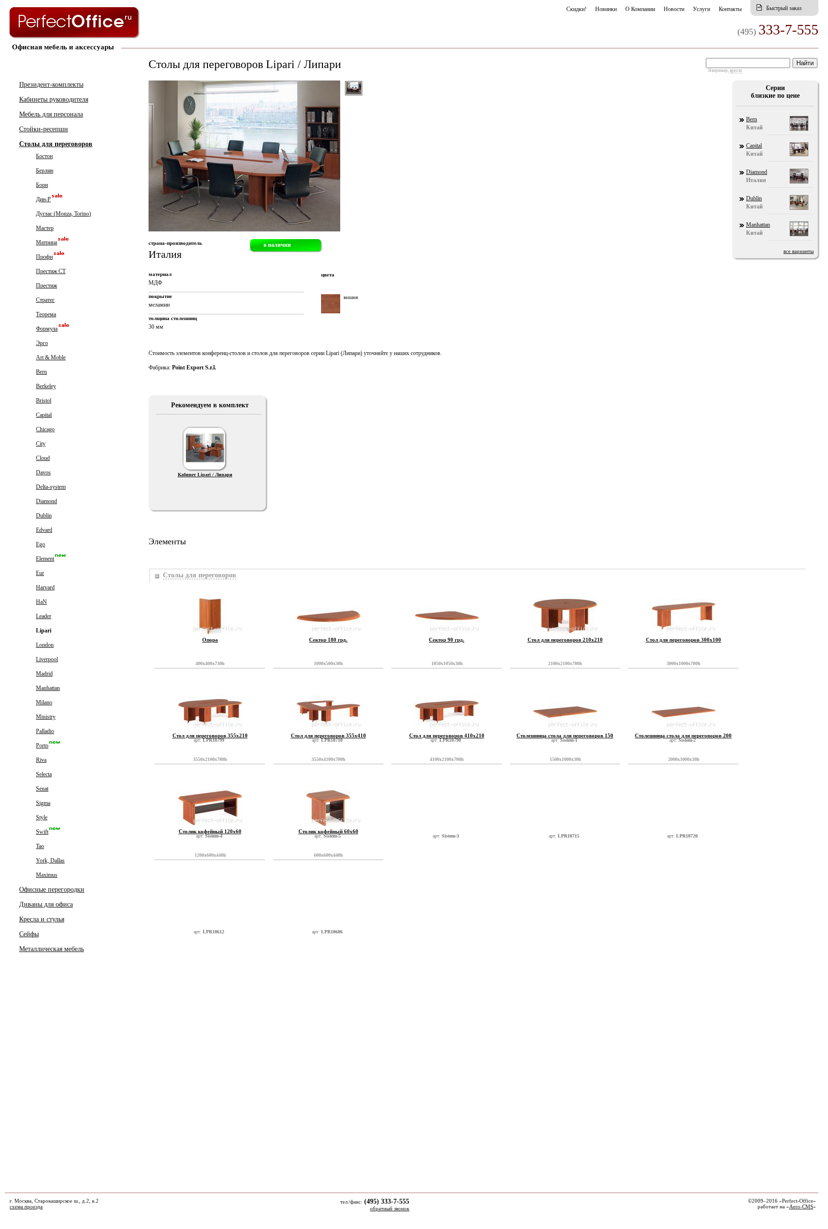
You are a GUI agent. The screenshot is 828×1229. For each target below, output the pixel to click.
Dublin (44, 515)
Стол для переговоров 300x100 (683, 640)
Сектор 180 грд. (328, 640)
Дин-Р (43, 199)
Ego (40, 544)
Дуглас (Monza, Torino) (63, 213)
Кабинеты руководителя (53, 99)
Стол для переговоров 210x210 (565, 640)
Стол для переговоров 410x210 (446, 735)
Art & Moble (51, 357)
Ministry (46, 716)
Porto (42, 745)
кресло (736, 70)
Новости (674, 9)
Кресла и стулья (41, 919)
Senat (42, 788)
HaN (41, 601)
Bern (41, 371)
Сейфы (29, 934)
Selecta (44, 774)
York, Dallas (50, 860)
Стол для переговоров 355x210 (210, 735)
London (45, 645)
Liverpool (47, 659)
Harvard (45, 587)
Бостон (44, 156)
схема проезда (26, 1206)
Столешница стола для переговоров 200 (683, 735)
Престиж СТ (51, 271)
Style (41, 817)
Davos (43, 472)
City (41, 443)
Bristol (43, 400)
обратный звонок (389, 1208)
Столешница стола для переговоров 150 (565, 735)
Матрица (46, 242)
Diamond (46, 501)
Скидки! (576, 9)
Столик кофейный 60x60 (328, 831)
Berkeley (46, 386)
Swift (42, 831)
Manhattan (48, 688)
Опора (210, 640)
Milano (44, 702)
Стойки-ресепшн (43, 129)
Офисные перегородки (51, 889)
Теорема (46, 314)
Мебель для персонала (51, 114)
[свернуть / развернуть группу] (156, 576)
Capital (44, 415)
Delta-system (51, 486)
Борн (42, 185)
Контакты (730, 9)
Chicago (45, 429)
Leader (43, 616)
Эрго (42, 343)
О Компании (640, 9)
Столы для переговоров (55, 144)
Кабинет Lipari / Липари (205, 474)
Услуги (701, 9)
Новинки (606, 9)
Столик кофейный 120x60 (210, 831)
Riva (41, 760)
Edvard (44, 530)
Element (45, 558)
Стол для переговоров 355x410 (328, 735)
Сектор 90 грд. (446, 640)
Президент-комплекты (51, 84)
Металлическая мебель (51, 949)
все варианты (798, 251)
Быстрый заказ (784, 8)
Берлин (44, 170)
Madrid (44, 673)
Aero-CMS (801, 1206)
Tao (40, 846)
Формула (47, 328)
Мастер (45, 228)
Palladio (45, 731)
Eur (40, 573)
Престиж (46, 285)
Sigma (43, 803)
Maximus (47, 875)
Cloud (43, 458)
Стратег (45, 300)
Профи (44, 256)
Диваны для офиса (46, 904)
